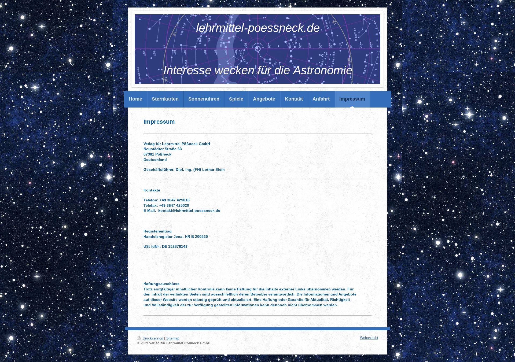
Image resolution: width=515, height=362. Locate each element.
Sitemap (172, 338)
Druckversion (153, 338)
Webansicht (369, 338)
